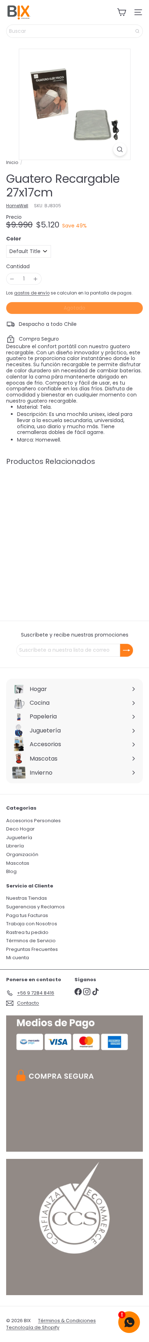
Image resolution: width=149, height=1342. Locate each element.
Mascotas (17, 863)
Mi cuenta (17, 957)
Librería (15, 845)
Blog (11, 871)
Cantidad (18, 266)
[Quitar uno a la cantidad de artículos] (12, 279)
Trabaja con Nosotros (31, 923)
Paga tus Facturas (27, 915)
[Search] (137, 31)
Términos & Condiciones (67, 1320)
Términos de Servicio (31, 940)
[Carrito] (121, 12)
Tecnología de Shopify (32, 1327)
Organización (22, 854)
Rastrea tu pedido (27, 932)
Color (13, 239)
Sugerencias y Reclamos (35, 906)
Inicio (12, 162)
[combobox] (74, 31)
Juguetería (19, 837)
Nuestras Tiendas (26, 898)
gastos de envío (32, 293)
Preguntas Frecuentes (32, 949)
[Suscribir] (126, 650)
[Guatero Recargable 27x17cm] (51, 524)
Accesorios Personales (33, 820)
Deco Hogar (20, 828)
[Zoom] (120, 149)
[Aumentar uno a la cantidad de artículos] (36, 279)
